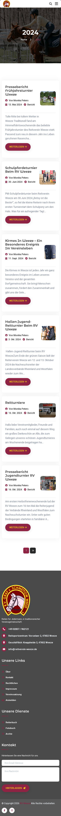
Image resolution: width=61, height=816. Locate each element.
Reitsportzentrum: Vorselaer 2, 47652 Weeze (32, 635)
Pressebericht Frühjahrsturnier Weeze (19, 90)
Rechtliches (12, 683)
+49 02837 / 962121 (18, 629)
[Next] (33, 550)
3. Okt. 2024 (14, 339)
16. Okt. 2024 (15, 413)
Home (24, 39)
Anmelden (11, 700)
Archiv (9, 734)
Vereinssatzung (14, 694)
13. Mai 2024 (15, 104)
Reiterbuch (11, 722)
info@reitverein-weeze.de (22, 649)
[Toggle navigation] (56, 4)
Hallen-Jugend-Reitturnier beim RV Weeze (21, 325)
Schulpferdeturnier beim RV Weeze (21, 170)
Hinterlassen (14, 788)
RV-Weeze (25, 803)
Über (8, 671)
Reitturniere (15, 403)
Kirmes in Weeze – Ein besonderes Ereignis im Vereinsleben (23, 244)
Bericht (31, 104)
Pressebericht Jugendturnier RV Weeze (20, 475)
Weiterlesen (16, 146)
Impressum (11, 689)
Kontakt (9, 677)
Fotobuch (10, 728)
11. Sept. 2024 (15, 258)
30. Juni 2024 (15, 182)
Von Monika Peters (18, 100)
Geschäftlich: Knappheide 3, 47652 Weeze (30, 642)
